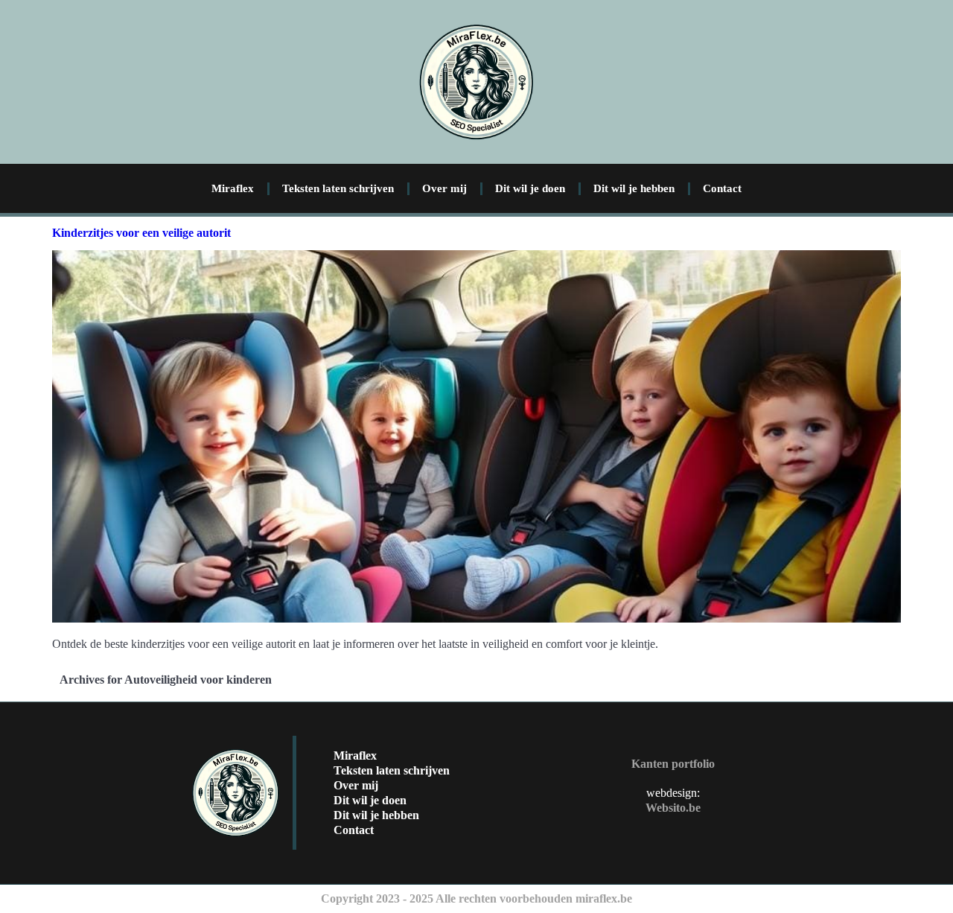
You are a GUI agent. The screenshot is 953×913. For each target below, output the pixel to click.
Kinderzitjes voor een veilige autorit (141, 232)
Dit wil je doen (530, 188)
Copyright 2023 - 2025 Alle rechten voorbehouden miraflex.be (476, 898)
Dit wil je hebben (634, 188)
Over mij (444, 188)
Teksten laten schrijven (338, 188)
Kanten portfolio (673, 763)
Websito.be (673, 807)
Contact (722, 188)
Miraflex (232, 188)
